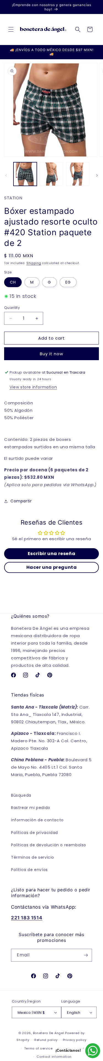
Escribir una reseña (51, 553)
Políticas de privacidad (34, 832)
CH (13, 282)
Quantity (12, 307)
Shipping (33, 263)
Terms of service (38, 1048)
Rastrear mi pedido (30, 807)
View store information (33, 387)
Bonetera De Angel (48, 1033)
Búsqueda (21, 795)
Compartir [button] (21, 501)
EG (68, 282)
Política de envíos (29, 869)
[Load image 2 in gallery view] (51, 174)
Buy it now (51, 354)
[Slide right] (97, 175)
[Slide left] (6, 175)
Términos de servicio (32, 857)
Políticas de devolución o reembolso (48, 845)
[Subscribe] (86, 955)
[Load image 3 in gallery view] (77, 174)
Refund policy (46, 1040)
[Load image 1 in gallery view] (25, 174)
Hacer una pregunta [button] (51, 567)
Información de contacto (37, 820)
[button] (11, 29)
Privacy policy (75, 1040)
